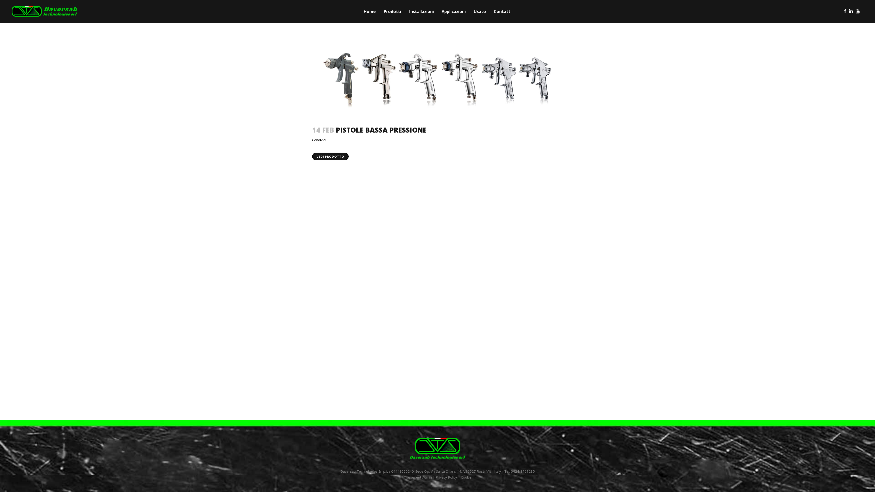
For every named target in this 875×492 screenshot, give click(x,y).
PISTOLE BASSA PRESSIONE (381, 130)
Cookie (466, 477)
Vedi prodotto (330, 156)
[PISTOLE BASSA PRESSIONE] (437, 78)
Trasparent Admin (418, 477)
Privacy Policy (446, 477)
